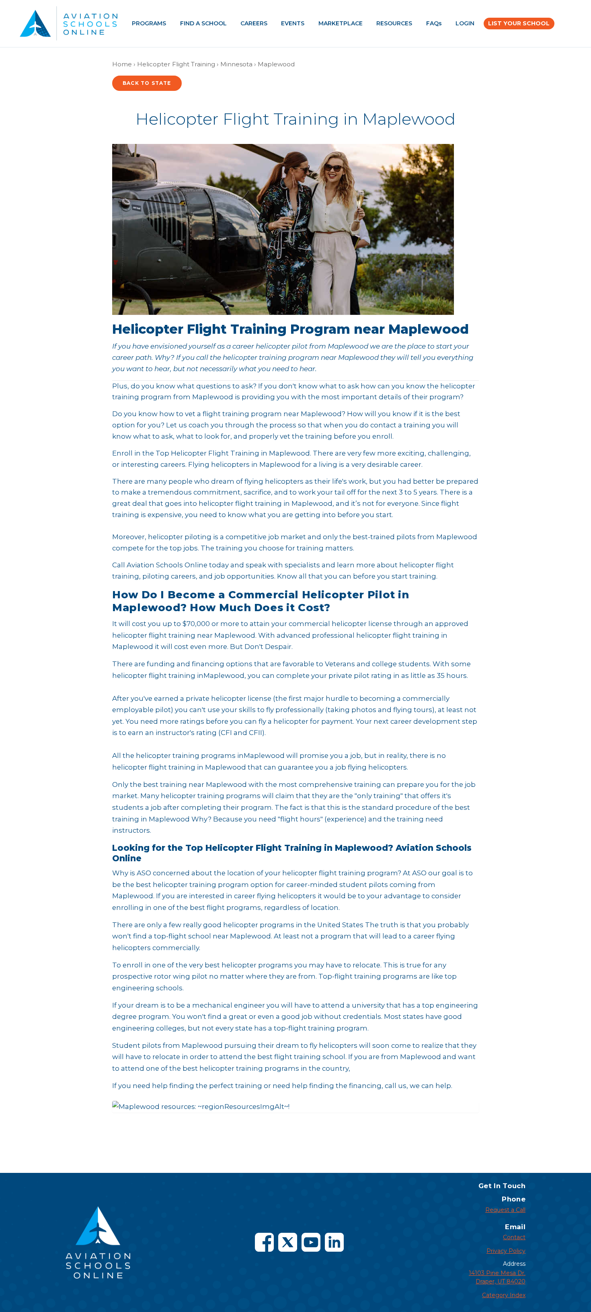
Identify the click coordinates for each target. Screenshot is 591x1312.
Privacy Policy (505, 1251)
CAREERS (253, 23)
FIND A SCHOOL (203, 23)
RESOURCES (394, 23)
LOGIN (465, 23)
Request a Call (505, 1209)
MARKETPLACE (340, 23)
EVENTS (292, 23)
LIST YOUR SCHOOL (519, 23)
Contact (514, 1237)
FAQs (434, 23)
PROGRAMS (149, 23)
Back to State (147, 83)
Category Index (503, 1295)
